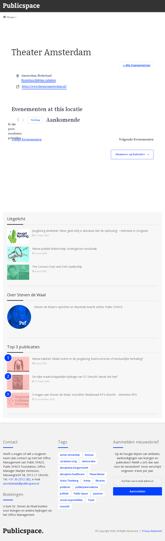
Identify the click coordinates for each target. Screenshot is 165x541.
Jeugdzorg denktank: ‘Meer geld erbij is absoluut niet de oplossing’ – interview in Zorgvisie (90, 231)
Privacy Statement (152, 531)
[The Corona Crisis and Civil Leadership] (18, 272)
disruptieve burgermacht (74, 467)
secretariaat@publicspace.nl (21, 483)
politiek (64, 493)
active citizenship (70, 455)
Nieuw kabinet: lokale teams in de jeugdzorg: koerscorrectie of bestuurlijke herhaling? (87, 359)
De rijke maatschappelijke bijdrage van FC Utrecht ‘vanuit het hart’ (75, 377)
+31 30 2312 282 (19, 479)
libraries (100, 480)
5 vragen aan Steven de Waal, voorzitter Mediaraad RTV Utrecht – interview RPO (84, 394)
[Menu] (160, 4)
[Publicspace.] (22, 6)
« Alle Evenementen (136, 65)
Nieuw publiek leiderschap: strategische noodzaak (64, 249)
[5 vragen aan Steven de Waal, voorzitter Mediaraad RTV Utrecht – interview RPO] (18, 400)
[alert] (14, 131)
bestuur (89, 455)
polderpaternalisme (86, 487)
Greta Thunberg (69, 480)
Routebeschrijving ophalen (38, 80)
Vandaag (35, 120)
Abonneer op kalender (130, 154)
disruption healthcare (72, 474)
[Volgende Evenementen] (23, 120)
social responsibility (71, 500)
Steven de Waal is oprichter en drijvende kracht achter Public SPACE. (78, 307)
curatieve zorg (68, 461)
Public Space (81, 493)
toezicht (65, 506)
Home (10, 17)
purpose (98, 493)
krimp (87, 480)
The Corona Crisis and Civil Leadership (57, 266)
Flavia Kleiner (97, 474)
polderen (65, 487)
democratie (88, 461)
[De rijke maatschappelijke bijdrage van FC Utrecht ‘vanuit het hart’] (18, 382)
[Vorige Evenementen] (18, 120)
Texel (91, 500)
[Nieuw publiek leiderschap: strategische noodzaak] (18, 254)
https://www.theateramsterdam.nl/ (44, 86)
